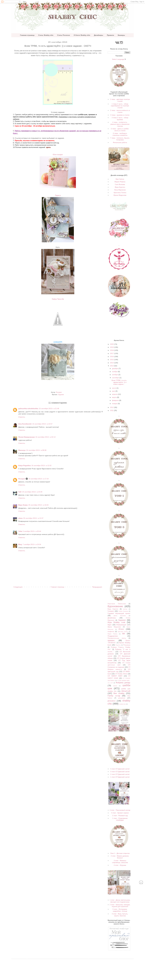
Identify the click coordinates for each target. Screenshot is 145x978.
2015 (112, 359)
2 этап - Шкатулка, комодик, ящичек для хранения (120, 905)
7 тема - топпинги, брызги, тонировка (120, 139)
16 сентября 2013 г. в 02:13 (45, 437)
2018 (112, 350)
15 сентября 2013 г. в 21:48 (49, 408)
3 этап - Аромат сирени (120, 813)
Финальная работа (120, 142)
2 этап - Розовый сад (120, 815)
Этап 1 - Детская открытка (120, 853)
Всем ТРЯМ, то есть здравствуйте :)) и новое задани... (119, 382)
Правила (110, 35)
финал (115, 685)
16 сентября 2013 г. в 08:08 (36, 450)
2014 (112, 363)
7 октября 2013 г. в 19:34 (32, 544)
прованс (111, 640)
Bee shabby (119, 693)
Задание (61, 394)
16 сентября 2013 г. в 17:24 (38, 479)
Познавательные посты (117, 638)
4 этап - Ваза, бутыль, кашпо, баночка (120, 915)
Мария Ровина (120, 182)
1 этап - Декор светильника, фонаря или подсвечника (120, 901)
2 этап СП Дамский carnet (119, 774)
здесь (48, 147)
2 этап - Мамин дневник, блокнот (120, 857)
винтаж (125, 609)
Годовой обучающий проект (119, 613)
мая (113, 391)
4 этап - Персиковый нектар (120, 810)
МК (123, 634)
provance (111, 701)
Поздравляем (113, 636)
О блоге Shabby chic (82, 35)
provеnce (121, 698)
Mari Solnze (120, 179)
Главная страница (27, 35)
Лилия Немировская (26, 437)
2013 (112, 366)
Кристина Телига (120, 192)
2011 (112, 410)
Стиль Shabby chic (45, 35)
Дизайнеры (98, 35)
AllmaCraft (125, 691)
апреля (115, 394)
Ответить (21, 417)
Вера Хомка (23, 505)
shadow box (122, 704)
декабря (115, 368)
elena (20, 518)
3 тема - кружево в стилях (119, 115)
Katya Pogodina (24, 465)
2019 (112, 347)
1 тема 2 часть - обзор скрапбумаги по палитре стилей (120, 106)
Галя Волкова (120, 184)
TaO (19, 492)
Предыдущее (97, 587)
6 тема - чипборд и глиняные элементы (119, 134)
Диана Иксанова (120, 615)
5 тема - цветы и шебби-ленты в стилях (120, 129)
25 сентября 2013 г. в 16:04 (38, 505)
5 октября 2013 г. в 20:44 (32, 531)
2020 (112, 344)
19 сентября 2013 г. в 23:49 (32, 492)
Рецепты (118, 645)
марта (114, 397)
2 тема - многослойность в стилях (120, 111)
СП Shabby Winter (121, 674)
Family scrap (114, 696)
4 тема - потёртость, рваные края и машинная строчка (119, 124)
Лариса (58, 195)
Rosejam (21, 479)
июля (114, 388)
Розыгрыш (126, 645)
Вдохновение (115, 606)
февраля (115, 400)
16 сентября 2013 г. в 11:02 (41, 465)
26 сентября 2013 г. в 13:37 (33, 518)
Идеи (109, 625)
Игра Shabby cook (116, 622)
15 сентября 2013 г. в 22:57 (42, 424)
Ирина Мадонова (120, 195)
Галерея (111, 611)
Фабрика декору (123, 683)
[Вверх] (141, 884)
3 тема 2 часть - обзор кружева (120, 118)
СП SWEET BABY (115, 676)
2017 (112, 353)
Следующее (18, 587)
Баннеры (121, 35)
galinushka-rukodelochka (28, 408)
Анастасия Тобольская (117, 604)
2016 (112, 356)
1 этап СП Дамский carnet (119, 777)
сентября (115, 378)
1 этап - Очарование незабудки (120, 819)
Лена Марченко (120, 190)
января (115, 403)
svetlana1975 (57, 342)
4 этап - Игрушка (120, 865)
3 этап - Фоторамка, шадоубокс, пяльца (119, 910)
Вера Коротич (120, 187)
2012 (112, 407)
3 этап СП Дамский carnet (119, 771)
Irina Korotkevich (25, 424)
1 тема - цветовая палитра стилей (120, 100)
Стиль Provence (63, 35)
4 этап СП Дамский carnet (119, 769)
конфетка (111, 631)
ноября (115, 371)
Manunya (21, 450)
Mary (20, 544)
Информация (121, 625)
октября (115, 374)
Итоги (121, 629)
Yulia (20, 531)
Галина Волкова (123, 611)
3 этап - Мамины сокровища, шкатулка (120, 861)
